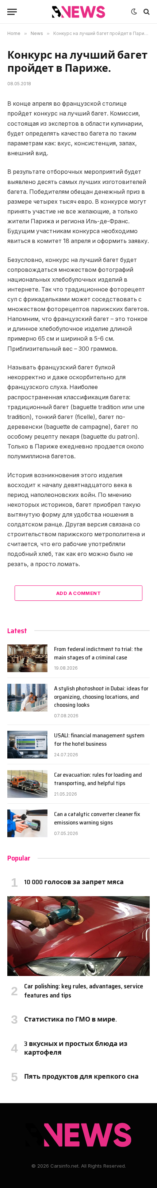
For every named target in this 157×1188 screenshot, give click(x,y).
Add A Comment (78, 593)
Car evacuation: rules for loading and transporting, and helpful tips (98, 779)
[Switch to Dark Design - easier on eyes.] (134, 11)
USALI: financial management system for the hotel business (99, 739)
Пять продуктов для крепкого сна (81, 1076)
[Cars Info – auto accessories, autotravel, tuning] (78, 11)
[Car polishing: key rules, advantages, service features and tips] (78, 936)
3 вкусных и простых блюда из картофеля (75, 1048)
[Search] (146, 12)
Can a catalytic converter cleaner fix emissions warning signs (97, 818)
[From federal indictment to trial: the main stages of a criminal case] (27, 658)
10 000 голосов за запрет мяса (74, 882)
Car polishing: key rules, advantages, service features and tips (83, 990)
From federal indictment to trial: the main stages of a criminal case (98, 653)
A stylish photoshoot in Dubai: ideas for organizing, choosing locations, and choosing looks (101, 697)
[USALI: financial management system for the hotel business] (27, 744)
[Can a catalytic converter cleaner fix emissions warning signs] (27, 823)
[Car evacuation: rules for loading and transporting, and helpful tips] (27, 784)
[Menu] (12, 12)
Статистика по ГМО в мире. (70, 1019)
